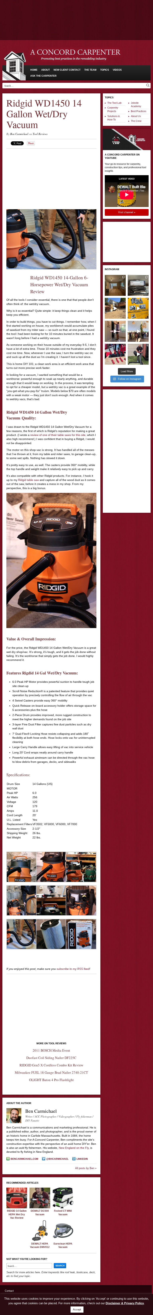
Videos (117, 69)
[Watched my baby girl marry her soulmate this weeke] (138, 331)
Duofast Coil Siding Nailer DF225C (51, 1057)
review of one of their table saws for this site (57, 435)
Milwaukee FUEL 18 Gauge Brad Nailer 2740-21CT (51, 1072)
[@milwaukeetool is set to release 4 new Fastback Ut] (115, 354)
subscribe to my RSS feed (73, 968)
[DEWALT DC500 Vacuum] (39, 1207)
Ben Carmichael (19, 134)
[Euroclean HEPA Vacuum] (63, 1240)
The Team (90, 69)
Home (33, 69)
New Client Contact (67, 69)
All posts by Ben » (85, 1168)
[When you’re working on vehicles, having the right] (138, 285)
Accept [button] (77, 1309)
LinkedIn (82, 1159)
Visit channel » (126, 212)
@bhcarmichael (57, 1159)
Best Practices (138, 111)
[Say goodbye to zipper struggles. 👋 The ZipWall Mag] (115, 331)
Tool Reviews (40, 134)
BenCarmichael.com (24, 1159)
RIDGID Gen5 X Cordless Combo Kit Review (51, 1065)
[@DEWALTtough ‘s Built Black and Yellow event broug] (138, 308)
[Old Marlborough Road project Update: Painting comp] (115, 285)
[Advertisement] (76, 11)
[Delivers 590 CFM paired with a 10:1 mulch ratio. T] (138, 354)
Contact (9, 1290)
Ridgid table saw (28, 480)
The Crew (136, 121)
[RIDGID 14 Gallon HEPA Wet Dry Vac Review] (16, 1207)
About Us (136, 116)
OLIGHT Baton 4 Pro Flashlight (51, 1080)
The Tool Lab (114, 103)
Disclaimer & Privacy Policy (125, 1303)
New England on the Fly (74, 1147)
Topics (104, 69)
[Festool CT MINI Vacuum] (63, 1207)
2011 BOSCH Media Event (51, 1050)
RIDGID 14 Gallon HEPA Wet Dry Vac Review (16, 1214)
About (45, 69)
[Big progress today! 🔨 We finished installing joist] (115, 308)
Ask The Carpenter (43, 75)
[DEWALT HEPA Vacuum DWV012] (39, 1240)
